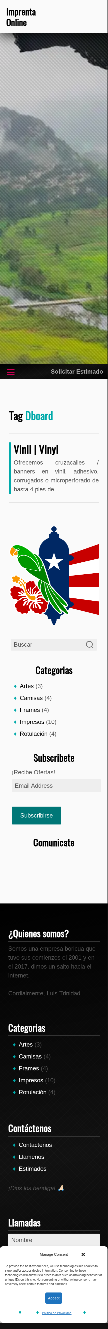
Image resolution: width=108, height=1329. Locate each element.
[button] (83, 1254)
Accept (54, 1298)
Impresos (32, 721)
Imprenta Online (21, 17)
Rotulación (34, 733)
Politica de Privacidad (57, 1313)
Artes (27, 686)
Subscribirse (36, 815)
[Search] (89, 645)
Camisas (31, 698)
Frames (30, 709)
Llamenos (31, 1156)
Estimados (32, 1168)
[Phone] (46, 16)
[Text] (76, 16)
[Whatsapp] (61, 16)
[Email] (91, 16)
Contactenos (35, 1144)
